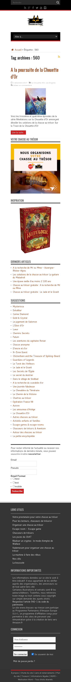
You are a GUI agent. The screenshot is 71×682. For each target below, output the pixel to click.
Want (30, 679)
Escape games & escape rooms (28, 424)
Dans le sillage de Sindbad (25, 378)
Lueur (15, 329)
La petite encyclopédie (24, 436)
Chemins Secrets (21, 333)
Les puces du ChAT (22, 536)
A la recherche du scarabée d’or (28, 382)
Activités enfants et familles (26, 420)
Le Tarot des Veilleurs (24, 363)
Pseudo (15, 468)
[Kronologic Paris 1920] (35, 253)
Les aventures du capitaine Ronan (29, 340)
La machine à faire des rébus (26, 554)
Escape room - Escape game (26, 528)
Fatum (16, 336)
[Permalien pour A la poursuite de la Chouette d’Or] (35, 113)
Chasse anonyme (21, 344)
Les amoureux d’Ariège (24, 409)
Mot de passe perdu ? (24, 661)
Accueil (17, 49)
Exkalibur (17, 310)
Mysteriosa (18, 306)
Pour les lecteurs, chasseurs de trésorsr (32, 520)
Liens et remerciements (44, 673)
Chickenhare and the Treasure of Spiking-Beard (36, 356)
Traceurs (25, 676)
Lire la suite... (18, 132)
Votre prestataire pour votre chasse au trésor (35, 516)
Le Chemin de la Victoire (24, 394)
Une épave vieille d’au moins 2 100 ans (32, 281)
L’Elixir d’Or (18, 325)
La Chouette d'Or (38, 83)
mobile (18, 486)
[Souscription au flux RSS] (59, 56)
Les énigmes (50, 83)
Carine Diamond (20, 314)
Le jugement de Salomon (25, 321)
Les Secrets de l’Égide (23, 371)
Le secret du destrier (23, 375)
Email (14, 459)
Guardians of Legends (23, 359)
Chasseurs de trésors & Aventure (29, 428)
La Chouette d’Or (21, 413)
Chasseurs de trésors (23, 532)
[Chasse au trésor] (35, 24)
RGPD (53, 676)
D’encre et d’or (20, 348)
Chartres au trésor (22, 397)
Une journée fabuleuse (24, 386)
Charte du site (27, 673)
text (17, 482)
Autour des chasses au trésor (27, 432)
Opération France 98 (23, 401)
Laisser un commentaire (22, 85)
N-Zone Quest (20, 352)
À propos (15, 673)
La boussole (18, 562)
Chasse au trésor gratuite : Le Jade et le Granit (36, 291)
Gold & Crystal (20, 317)
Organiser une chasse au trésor (27, 524)
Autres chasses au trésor (25, 416)
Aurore (16, 405)
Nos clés (16, 558)
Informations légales (40, 676)
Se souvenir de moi (43, 654)
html (17, 478)
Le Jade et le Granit (22, 367)
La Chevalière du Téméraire (26, 390)
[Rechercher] (57, 2)
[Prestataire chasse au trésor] (35, 192)
